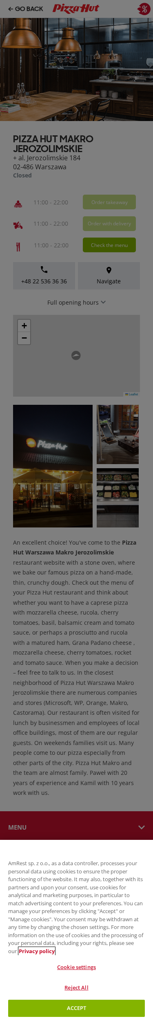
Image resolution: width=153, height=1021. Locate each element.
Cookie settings (76, 967)
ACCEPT (76, 1008)
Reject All (76, 987)
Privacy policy (37, 951)
